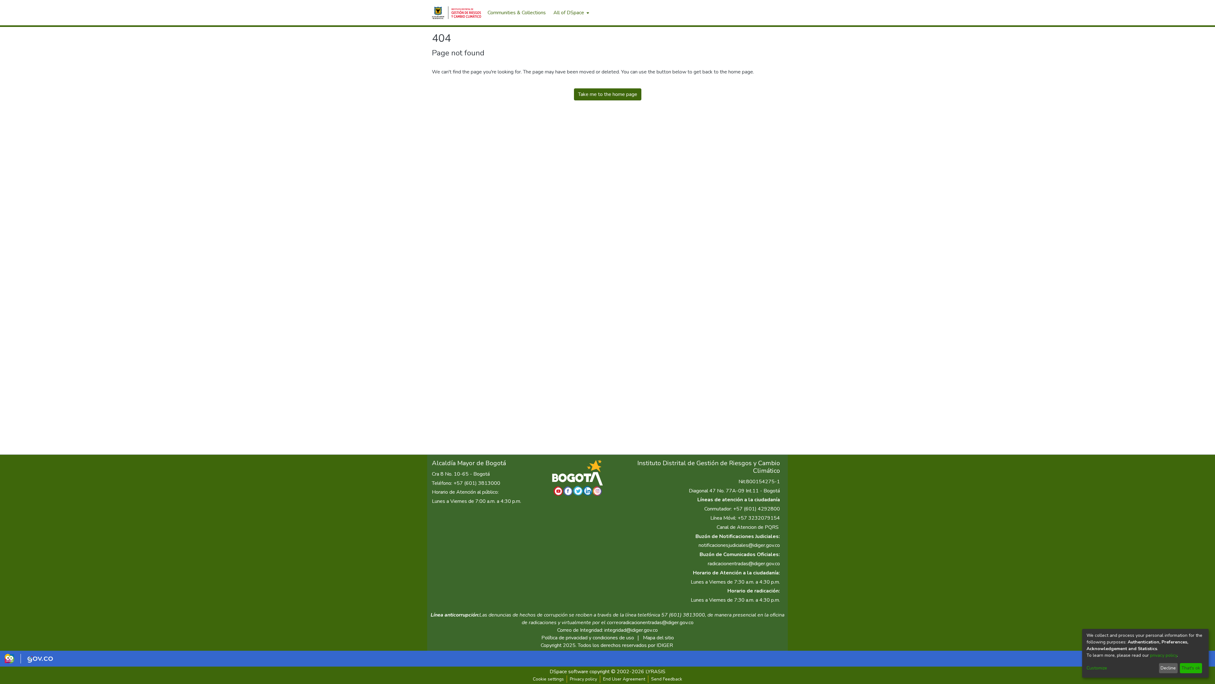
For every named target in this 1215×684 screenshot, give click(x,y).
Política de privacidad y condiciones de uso (587, 637)
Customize (1097, 668)
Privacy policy (583, 679)
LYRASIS (655, 671)
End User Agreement (624, 679)
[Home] (456, 12)
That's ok (1190, 668)
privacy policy (1163, 655)
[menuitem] (570, 12)
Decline (1168, 668)
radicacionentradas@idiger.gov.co (744, 563)
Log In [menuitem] (772, 12)
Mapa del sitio (658, 637)
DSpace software (569, 671)
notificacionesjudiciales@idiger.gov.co (739, 545)
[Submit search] (750, 12)
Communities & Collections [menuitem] (517, 12)
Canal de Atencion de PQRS (748, 527)
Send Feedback (666, 679)
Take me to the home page (607, 94)
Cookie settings (548, 679)
